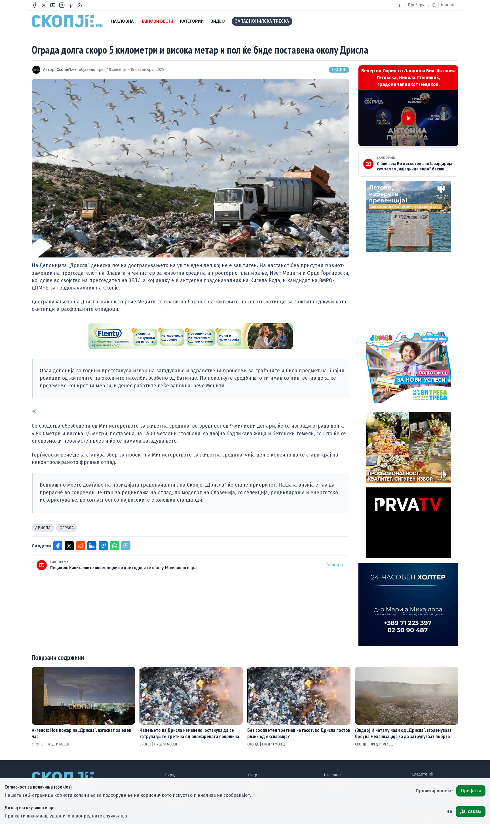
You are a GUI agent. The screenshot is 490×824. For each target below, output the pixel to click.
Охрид (171, 775)
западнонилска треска (262, 21)
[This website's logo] (67, 21)
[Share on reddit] (80, 545)
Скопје (339, 69)
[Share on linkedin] (91, 545)
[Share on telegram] (103, 545)
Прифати (471, 790)
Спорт (253, 775)
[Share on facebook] (57, 545)
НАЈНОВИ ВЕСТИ (156, 21)
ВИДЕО (217, 21)
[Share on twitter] (69, 545)
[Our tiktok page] (71, 5)
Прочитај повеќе (434, 790)
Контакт (448, 5)
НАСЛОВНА (122, 21)
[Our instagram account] (62, 5)
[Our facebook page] (34, 5)
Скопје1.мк (66, 69)
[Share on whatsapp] (114, 545)
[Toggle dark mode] (400, 5)
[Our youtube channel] (53, 5)
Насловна (332, 775)
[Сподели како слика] (125, 545)
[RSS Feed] (80, 5)
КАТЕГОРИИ (192, 21)
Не (449, 811)
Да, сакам (470, 811)
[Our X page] (44, 5)
